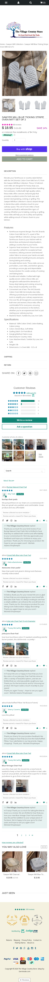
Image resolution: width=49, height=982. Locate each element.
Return (7, 365)
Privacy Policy (27, 940)
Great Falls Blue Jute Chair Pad (19, 555)
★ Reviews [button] (24, 980)
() (43, 2)
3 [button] (25, 835)
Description (10, 171)
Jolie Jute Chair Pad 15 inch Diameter (21, 621)
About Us (30, 943)
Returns (9, 940)
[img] (7, 490)
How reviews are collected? (13, 842)
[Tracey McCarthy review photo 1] (8, 649)
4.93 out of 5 (31, 393)
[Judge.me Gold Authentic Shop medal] (12, 920)
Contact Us (37, 940)
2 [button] (21, 835)
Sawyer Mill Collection (14, 44)
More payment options (25, 155)
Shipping (8, 357)
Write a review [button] (24, 420)
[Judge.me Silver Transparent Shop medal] (37, 920)
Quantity (5, 140)
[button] (7, 124)
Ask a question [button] (24, 426)
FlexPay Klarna (20, 943)
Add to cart (25, 159)
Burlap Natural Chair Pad (17, 487)
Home (2, 44)
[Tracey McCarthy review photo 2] (22, 649)
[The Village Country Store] (24, 29)
